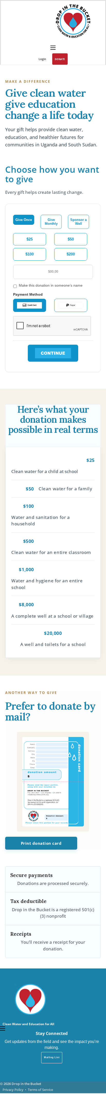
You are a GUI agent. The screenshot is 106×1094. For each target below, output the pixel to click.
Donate (60, 59)
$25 (29, 239)
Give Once (23, 220)
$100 (29, 254)
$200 (71, 254)
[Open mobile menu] (53, 48)
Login (42, 59)
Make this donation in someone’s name (51, 285)
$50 (71, 239)
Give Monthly (51, 222)
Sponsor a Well (78, 222)
